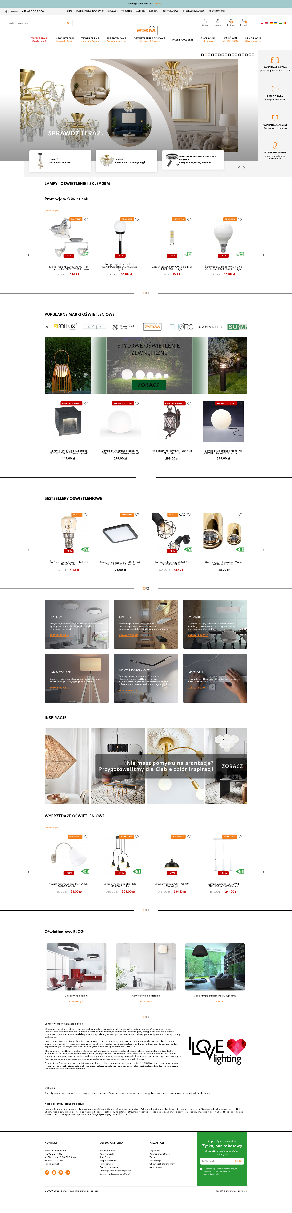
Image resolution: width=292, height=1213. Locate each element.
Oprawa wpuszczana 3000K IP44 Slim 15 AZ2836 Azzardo (120, 563)
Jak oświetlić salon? (77, 996)
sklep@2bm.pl (52, 1164)
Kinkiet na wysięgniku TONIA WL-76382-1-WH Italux (69, 885)
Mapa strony (155, 1167)
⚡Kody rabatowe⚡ (170, 11)
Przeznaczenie (182, 40)
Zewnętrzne (90, 39)
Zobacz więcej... (53, 211)
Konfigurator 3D (217, 11)
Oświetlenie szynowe (149, 39)
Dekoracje (253, 39)
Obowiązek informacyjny (162, 1164)
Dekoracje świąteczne (194, 11)
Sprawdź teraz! (75, 134)
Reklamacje (155, 1161)
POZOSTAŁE (157, 1143)
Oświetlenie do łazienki (146, 996)
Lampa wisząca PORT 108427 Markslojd (171, 885)
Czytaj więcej (76, 1002)
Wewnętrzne (64, 39)
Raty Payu (105, 1157)
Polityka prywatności (159, 1154)
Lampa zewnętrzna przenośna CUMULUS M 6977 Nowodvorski (223, 452)
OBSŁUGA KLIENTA (111, 1143)
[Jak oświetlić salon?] (77, 966)
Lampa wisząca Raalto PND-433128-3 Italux (120, 885)
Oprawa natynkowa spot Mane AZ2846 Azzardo (223, 563)
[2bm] (146, 30)
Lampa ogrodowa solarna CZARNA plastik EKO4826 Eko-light (120, 267)
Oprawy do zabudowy (135, 670)
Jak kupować (106, 1164)
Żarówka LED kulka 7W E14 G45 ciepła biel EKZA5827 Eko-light (223, 268)
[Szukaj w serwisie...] (68, 23)
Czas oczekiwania (109, 1167)
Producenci (126, 11)
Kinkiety (125, 617)
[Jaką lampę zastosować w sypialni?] (215, 966)
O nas (69, 11)
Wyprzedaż (39, 39)
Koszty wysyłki (107, 1154)
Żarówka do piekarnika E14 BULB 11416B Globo (69, 563)
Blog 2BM (153, 11)
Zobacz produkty (59, 635)
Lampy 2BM (140, 11)
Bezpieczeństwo (108, 1161)
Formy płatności (108, 1151)
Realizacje (112, 11)
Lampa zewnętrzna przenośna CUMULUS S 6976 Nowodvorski (120, 452)
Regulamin (154, 1151)
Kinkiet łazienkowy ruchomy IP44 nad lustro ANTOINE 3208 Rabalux (68, 268)
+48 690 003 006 (33, 11)
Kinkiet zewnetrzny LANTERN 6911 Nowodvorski (172, 452)
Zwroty (153, 1157)
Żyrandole (196, 617)
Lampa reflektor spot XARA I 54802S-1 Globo (172, 563)
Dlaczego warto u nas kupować (115, 1171)
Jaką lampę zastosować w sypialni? (215, 996)
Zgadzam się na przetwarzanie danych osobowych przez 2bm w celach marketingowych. (220, 1171)
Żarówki (230, 39)
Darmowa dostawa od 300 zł (115, 1174)
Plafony (56, 617)
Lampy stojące (60, 672)
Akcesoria (208, 39)
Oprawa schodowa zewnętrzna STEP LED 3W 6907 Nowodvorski (69, 452)
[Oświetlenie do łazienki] (146, 966)
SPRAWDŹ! (159, 4)
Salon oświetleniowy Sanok (90, 11)
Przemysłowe (116, 39)
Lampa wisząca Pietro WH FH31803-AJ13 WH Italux (223, 885)
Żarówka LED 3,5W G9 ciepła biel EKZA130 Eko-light (172, 268)
